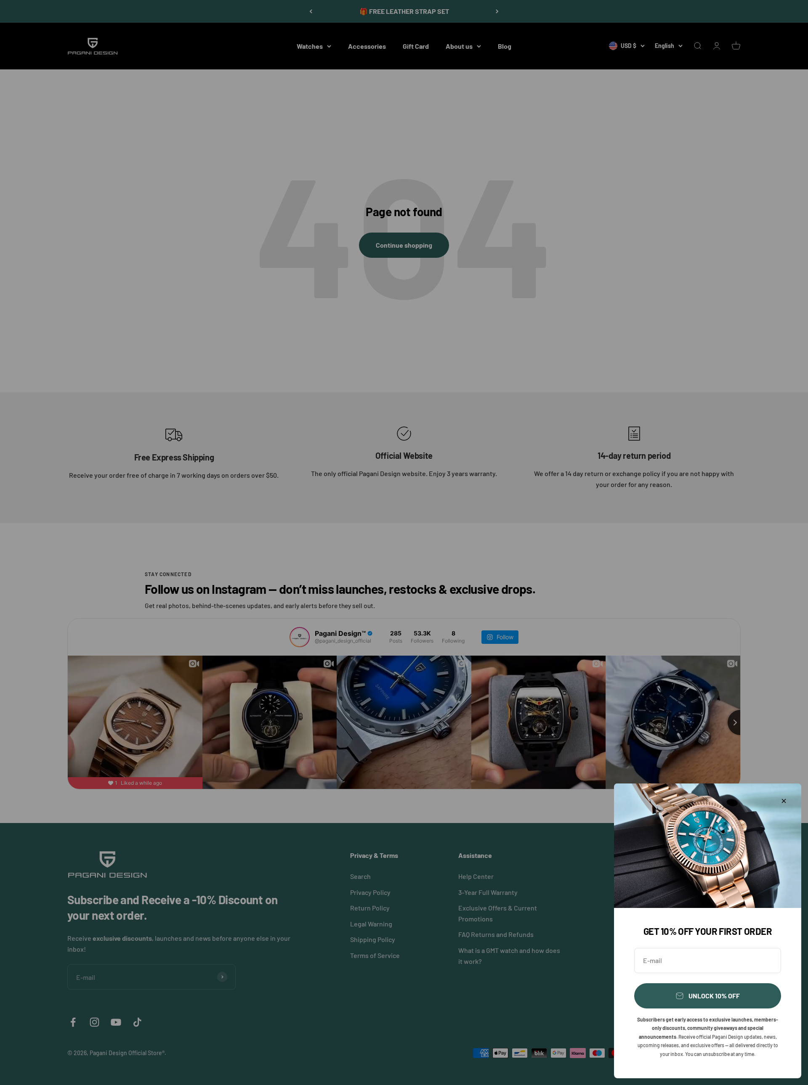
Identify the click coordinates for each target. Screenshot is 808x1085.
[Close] (784, 801)
